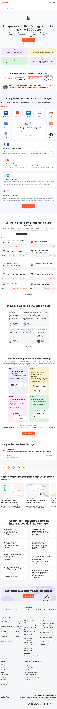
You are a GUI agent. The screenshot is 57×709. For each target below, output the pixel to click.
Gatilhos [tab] (31, 234)
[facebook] (44, 704)
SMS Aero (18, 639)
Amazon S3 (4, 634)
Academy (3, 672)
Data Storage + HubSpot (30, 625)
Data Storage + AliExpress (47, 635)
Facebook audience (6, 626)
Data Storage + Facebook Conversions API (30, 644)
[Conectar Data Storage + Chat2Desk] (39, 113)
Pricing (3, 665)
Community (4, 679)
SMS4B (18, 634)
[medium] (54, 704)
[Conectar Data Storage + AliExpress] (17, 113)
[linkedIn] (47, 704)
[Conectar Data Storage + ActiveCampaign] (5, 113)
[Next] (30, 346)
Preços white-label (28, 667)
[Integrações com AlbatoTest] (13, 467)
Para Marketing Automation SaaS (31, 677)
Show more (27, 653)
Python (3, 629)
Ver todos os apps (6, 641)
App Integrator (4, 674)
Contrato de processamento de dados (28, 697)
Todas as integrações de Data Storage (34, 655)
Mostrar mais (4, 106)
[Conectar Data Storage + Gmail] (51, 113)
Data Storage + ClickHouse (47, 641)
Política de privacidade (51, 695)
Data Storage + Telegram (46, 630)
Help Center (4, 669)
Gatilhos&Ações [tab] (21, 234)
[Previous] (26, 346)
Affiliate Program (5, 682)
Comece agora (28, 596)
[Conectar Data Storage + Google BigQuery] (5, 124)
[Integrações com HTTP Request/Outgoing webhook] (3, 467)
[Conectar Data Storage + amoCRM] (28, 113)
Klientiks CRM (19, 626)
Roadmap (3, 677)
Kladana (3, 631)
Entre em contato (52, 699)
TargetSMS (19, 621)
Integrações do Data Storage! (20, 246)
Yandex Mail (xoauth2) (7, 636)
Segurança (43, 699)
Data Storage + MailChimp (47, 623)
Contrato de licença (39, 695)
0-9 (2, 610)
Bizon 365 (18, 629)
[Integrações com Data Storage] (18, 467)
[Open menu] (54, 2)
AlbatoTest (18, 624)
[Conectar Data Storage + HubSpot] (51, 124)
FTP (2, 639)
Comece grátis (28, 39)
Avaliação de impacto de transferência (47, 697)
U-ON (17, 631)
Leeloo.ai (18, 636)
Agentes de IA (4, 684)
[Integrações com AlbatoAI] (8, 467)
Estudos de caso (28, 669)
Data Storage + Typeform (46, 632)
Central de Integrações (6, 8)
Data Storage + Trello (29, 631)
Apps (13, 8)
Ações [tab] (37, 234)
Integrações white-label (29, 665)
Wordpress (4, 621)
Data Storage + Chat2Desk (47, 620)
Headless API (27, 682)
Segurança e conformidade (30, 672)
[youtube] (50, 704)
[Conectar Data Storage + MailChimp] (51, 135)
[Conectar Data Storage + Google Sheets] (5, 135)
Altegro (3, 624)
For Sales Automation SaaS (30, 674)
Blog (2, 667)
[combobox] (29, 131)
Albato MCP (27, 679)
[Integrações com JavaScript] (23, 467)
